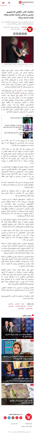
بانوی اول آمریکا (29, 308)
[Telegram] (9, 417)
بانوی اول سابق (21, 308)
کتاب (24, 315)
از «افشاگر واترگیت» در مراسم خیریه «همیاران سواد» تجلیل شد (18, 335)
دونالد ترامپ (10, 304)
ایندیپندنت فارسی (24, 28)
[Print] (14, 33)
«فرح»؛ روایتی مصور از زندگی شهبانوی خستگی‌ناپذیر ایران (21, 402)
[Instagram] (13, 417)
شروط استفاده (28, 424)
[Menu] (3, 3)
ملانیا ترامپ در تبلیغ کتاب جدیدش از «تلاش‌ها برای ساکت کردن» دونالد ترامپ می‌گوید (12, 127)
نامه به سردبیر (14, 424)
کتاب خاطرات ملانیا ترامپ (21, 306)
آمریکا (23, 304)
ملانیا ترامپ (17, 304)
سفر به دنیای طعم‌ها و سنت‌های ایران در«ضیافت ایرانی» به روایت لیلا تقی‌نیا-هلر (17, 358)
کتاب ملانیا (30, 306)
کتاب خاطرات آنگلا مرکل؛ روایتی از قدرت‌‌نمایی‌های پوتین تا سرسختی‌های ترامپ (18, 380)
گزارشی (19, 90)
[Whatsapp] (22, 33)
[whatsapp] (5, 417)
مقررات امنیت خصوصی (26, 426)
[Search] (9, 3)
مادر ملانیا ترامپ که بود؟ (16, 118)
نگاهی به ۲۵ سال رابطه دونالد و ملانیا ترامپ (13, 134)
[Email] (17, 33)
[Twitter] (20, 33)
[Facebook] (25, 33)
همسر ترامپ (11, 306)
